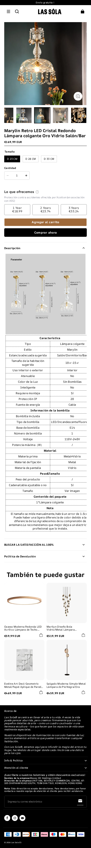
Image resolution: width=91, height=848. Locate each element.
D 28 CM (30, 159)
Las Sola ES (16, 842)
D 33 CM (49, 159)
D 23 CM (12, 159)
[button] (8, 11)
